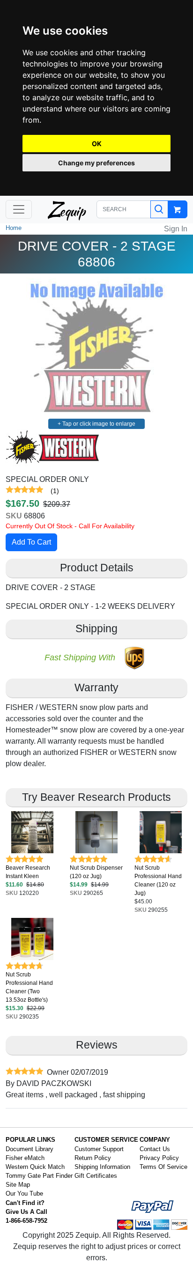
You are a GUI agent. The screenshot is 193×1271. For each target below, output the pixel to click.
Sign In (175, 229)
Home (14, 227)
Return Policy (92, 1157)
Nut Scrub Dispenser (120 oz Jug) (96, 872)
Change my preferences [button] (96, 163)
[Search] (159, 209)
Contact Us (155, 1149)
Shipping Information (102, 1166)
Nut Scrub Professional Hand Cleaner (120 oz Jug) (158, 880)
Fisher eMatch (25, 1157)
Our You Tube (24, 1193)
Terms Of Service (163, 1166)
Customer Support (99, 1149)
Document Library (29, 1149)
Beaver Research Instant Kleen (28, 872)
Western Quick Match (35, 1166)
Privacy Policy (159, 1157)
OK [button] (97, 144)
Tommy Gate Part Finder (39, 1175)
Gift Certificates (95, 1175)
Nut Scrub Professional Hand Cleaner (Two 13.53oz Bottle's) (29, 987)
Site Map (18, 1184)
